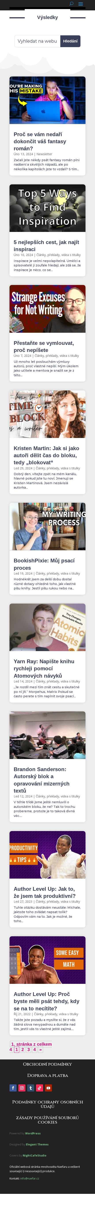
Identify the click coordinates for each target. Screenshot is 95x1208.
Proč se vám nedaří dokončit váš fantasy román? (40, 141)
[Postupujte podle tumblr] (30, 1087)
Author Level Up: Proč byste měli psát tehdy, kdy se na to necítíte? (46, 1001)
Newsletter (44, 154)
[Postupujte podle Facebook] (13, 1087)
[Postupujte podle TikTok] (39, 1087)
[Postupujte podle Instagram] (21, 1087)
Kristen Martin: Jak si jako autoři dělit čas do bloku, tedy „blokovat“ (46, 455)
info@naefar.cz (29, 1178)
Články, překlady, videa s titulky (58, 255)
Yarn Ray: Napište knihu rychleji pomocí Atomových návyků (44, 668)
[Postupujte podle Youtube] (48, 1087)
